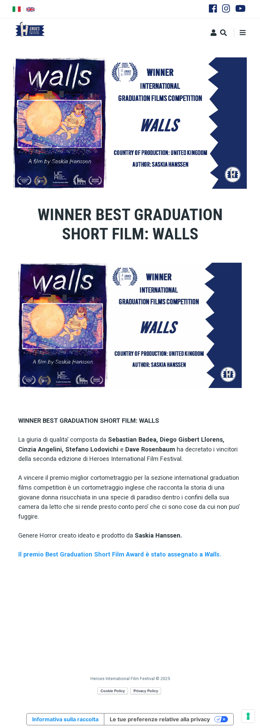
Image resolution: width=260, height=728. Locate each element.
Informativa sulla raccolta (65, 719)
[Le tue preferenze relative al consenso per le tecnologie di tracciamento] (248, 716)
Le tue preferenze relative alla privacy (160, 719)
